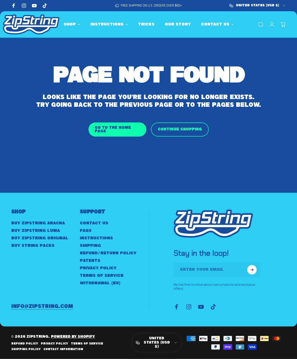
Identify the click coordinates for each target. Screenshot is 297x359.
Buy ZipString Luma (35, 231)
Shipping (90, 246)
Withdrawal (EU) (100, 283)
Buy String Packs (32, 246)
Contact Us (94, 223)
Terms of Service (101, 276)
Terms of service (87, 343)
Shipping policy (26, 349)
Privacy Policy (98, 268)
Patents (90, 261)
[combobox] (257, 5)
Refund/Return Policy (108, 253)
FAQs (86, 231)
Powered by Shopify (73, 336)
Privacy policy (54, 343)
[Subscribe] (252, 269)
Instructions (96, 238)
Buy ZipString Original (39, 238)
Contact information (63, 349)
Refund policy (24, 343)
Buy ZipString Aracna (38, 223)
